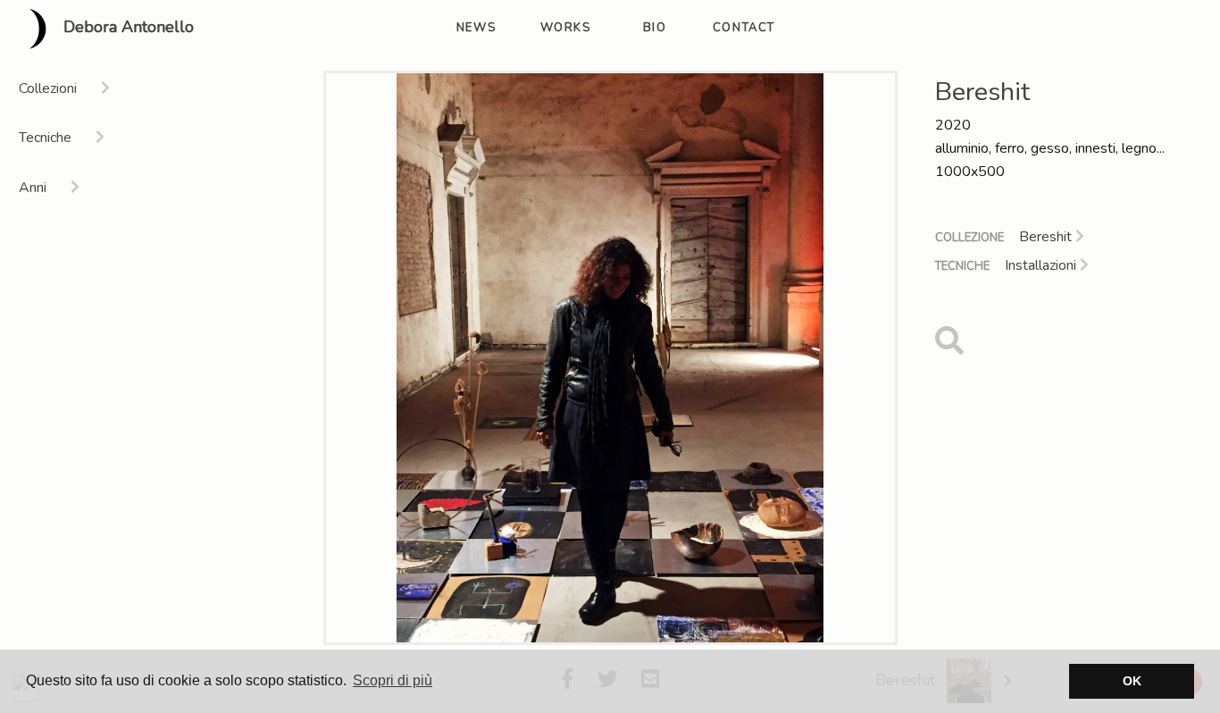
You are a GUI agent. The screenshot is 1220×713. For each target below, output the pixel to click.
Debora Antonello (126, 27)
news (476, 28)
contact (744, 28)
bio (655, 28)
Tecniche (962, 266)
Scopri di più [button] (392, 680)
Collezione (969, 238)
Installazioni (1042, 265)
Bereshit (1047, 237)
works (565, 28)
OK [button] (1132, 681)
